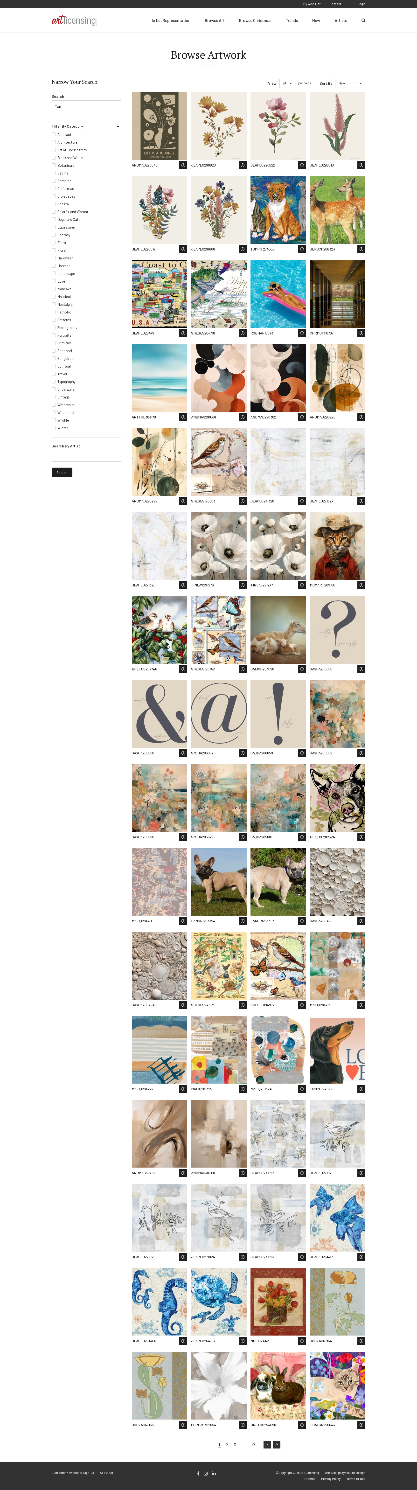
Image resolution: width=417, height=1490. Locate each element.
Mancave (64, 289)
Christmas (65, 188)
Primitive (64, 343)
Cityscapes (66, 196)
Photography (67, 327)
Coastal (63, 204)
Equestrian (66, 227)
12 (253, 1444)
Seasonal (64, 350)
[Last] (276, 1444)
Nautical (64, 296)
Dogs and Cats (68, 219)
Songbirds (65, 358)
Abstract (64, 134)
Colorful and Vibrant (72, 211)
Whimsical (65, 412)
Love (61, 281)
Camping (64, 181)
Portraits (64, 335)
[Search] (363, 20)
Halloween (65, 258)
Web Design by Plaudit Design (345, 1473)
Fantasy (63, 235)
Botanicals (66, 165)
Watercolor (66, 405)
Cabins (62, 173)
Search (58, 96)
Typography (66, 381)
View (272, 83)
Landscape (66, 273)
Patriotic (64, 312)
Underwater (66, 389)
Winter (62, 428)
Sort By (326, 83)
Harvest (63, 266)
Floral (61, 250)
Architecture (67, 142)
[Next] (267, 1444)
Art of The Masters (72, 150)
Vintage (63, 397)
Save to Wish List (183, 165)
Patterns (64, 320)
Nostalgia (65, 304)
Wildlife (63, 420)
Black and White (70, 157)
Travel (62, 374)
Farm (61, 242)
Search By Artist (66, 446)
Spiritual (64, 366)
